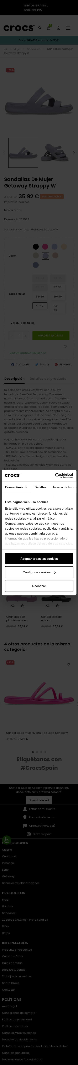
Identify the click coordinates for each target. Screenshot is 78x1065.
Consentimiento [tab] (16, 487)
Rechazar (39, 586)
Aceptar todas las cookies (39, 558)
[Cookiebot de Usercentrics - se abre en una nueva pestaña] (55, 475)
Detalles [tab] (40, 487)
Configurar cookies (37, 572)
